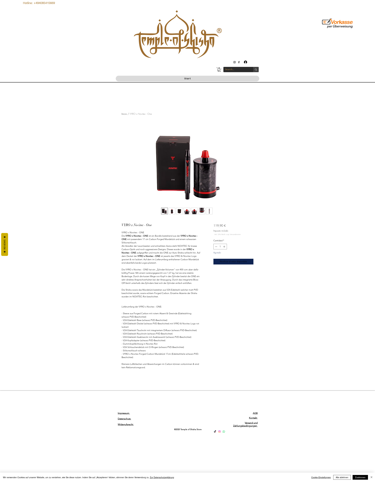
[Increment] (224, 246)
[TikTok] (215, 431)
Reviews (4, 245)
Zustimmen (360, 477)
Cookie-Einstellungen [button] (321, 477)
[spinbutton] (220, 246)
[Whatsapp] (223, 431)
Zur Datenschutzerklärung (162, 477)
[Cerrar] (371, 477)
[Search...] (256, 69)
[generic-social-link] (238, 62)
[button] (219, 69)
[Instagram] (219, 431)
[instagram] (234, 62)
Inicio (124, 113)
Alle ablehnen (342, 477)
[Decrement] (216, 246)
